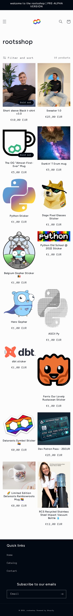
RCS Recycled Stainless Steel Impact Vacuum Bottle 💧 (54, 515)
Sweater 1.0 (54, 110)
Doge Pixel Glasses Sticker (54, 217)
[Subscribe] (62, 594)
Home (10, 555)
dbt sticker (19, 361)
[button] (4, 22)
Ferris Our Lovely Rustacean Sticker (53, 398)
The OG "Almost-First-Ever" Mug (19, 164)
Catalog (12, 563)
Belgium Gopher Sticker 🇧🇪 (19, 275)
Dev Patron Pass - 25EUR (54, 448)
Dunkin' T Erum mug (54, 163)
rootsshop (31, 610)
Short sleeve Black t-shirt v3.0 (19, 112)
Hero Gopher (19, 321)
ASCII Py (53, 333)
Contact (12, 570)
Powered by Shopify (45, 610)
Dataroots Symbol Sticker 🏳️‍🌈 (19, 442)
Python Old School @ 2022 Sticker (53, 247)
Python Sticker (19, 215)
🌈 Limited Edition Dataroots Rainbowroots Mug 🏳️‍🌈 (19, 496)
